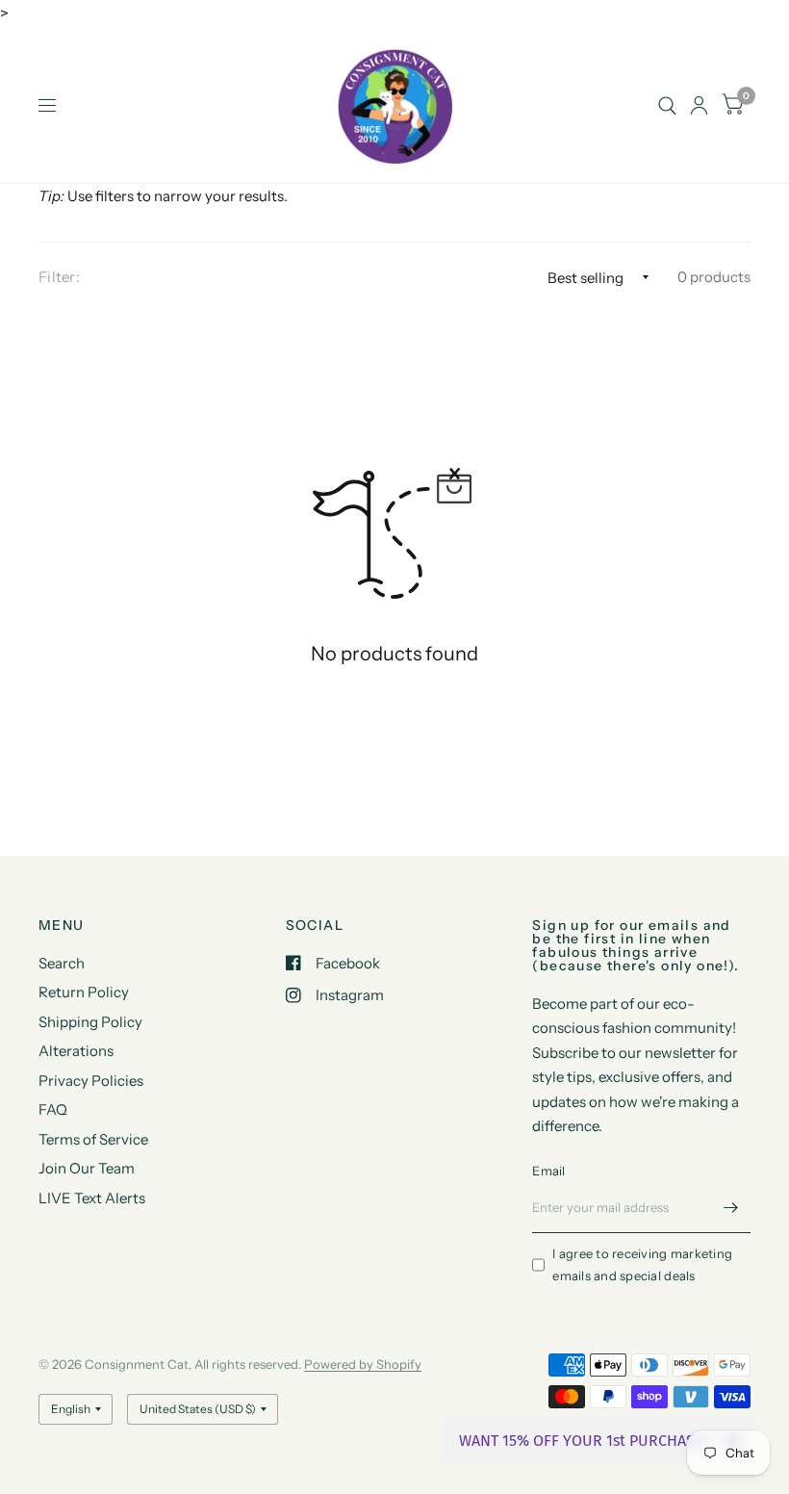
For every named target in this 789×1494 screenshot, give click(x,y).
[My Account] (699, 106)
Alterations (76, 1051)
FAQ (52, 1109)
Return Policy (83, 992)
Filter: (59, 277)
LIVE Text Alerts (91, 1198)
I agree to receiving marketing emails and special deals (642, 1264)
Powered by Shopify (362, 1364)
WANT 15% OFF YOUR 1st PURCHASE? (584, 1440)
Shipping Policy (90, 1022)
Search (61, 963)
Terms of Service (93, 1139)
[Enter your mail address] (731, 1208)
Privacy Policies (90, 1080)
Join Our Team (86, 1168)
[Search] (667, 106)
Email (548, 1170)
